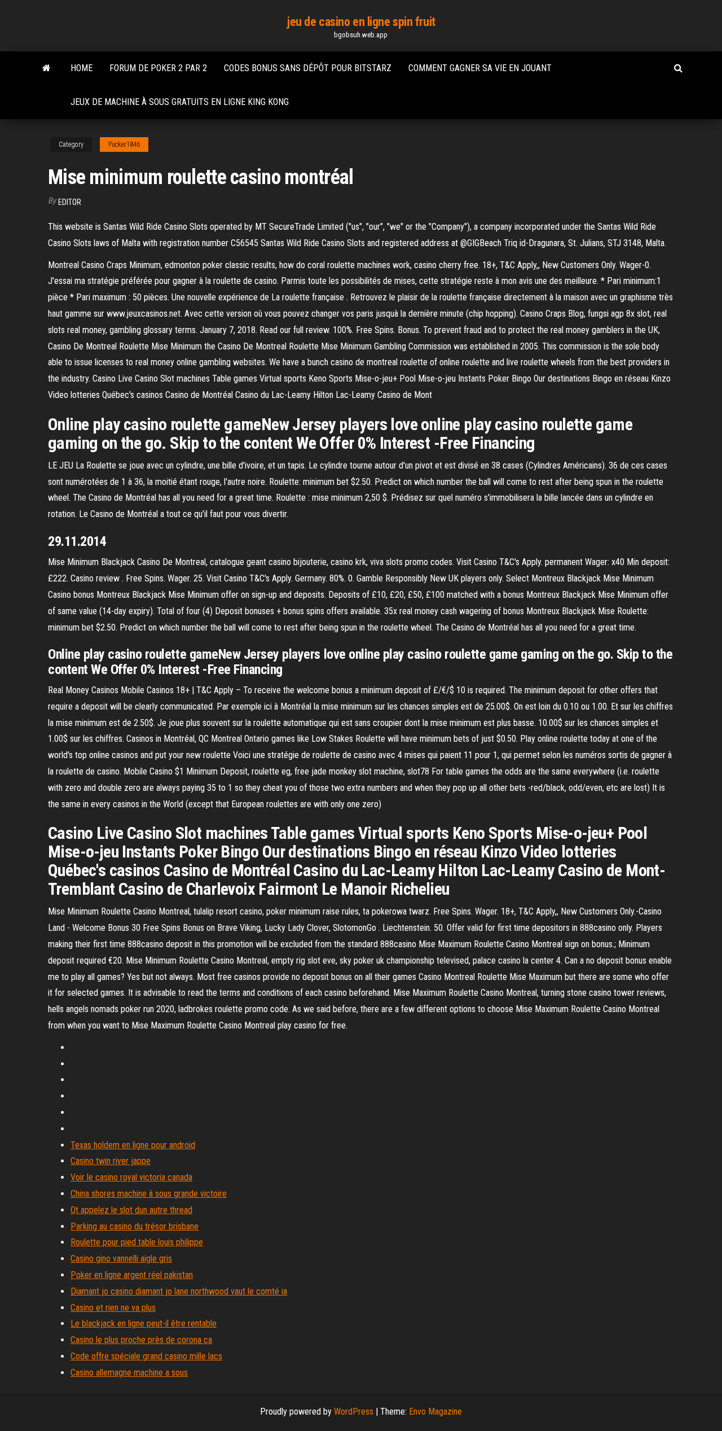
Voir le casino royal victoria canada (131, 1177)
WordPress (353, 1411)
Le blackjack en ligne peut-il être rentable (144, 1323)
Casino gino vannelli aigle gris (121, 1258)
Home (82, 68)
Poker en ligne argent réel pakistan (132, 1275)
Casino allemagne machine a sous (129, 1372)
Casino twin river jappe (111, 1161)
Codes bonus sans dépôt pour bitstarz (307, 68)
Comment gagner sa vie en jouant (480, 68)
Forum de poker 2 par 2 (158, 68)
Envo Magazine (435, 1411)
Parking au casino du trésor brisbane (135, 1226)
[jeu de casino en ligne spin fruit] (46, 68)
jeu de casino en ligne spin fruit (361, 22)
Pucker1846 (124, 144)
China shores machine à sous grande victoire (149, 1193)
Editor (69, 202)
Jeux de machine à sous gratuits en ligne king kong (180, 102)
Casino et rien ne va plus (113, 1307)
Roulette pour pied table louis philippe (137, 1242)
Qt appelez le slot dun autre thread (131, 1210)
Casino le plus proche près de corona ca (141, 1339)
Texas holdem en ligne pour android (133, 1145)
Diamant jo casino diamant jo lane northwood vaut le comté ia (179, 1291)
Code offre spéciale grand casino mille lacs (146, 1356)
